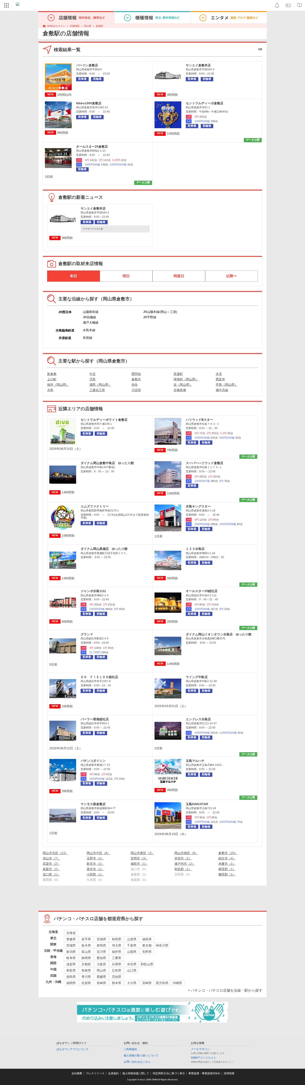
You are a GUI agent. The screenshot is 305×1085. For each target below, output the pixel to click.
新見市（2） (95, 863)
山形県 (131, 939)
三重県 (116, 958)
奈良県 (131, 964)
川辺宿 (136, 390)
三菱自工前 (97, 390)
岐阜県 (71, 958)
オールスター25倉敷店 (92, 146)
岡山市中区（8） (98, 853)
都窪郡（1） (227, 869)
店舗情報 (74, 26)
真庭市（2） (51, 869)
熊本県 (116, 983)
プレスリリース (95, 1073)
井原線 (87, 337)
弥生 (135, 384)
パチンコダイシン (93, 760)
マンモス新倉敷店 (93, 804)
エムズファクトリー (95, 506)
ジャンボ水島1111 (93, 591)
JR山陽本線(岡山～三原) (160, 312)
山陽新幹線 (90, 312)
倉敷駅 (99, 26)
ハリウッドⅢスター (199, 419)
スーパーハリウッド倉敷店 (204, 463)
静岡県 (86, 958)
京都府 (86, 964)
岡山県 (87, 26)
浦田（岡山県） (100, 384)
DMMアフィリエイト (203, 1057)
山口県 (131, 970)
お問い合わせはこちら (137, 1061)
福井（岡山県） (58, 384)
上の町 (51, 379)
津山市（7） (51, 858)
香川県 (86, 976)
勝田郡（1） (227, 874)
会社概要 (76, 1073)
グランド (87, 634)
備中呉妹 (222, 390)
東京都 (147, 945)
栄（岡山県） (182, 384)
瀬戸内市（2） (184, 863)
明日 (126, 276)
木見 (219, 373)
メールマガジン (200, 1049)
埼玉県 (116, 945)
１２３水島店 (195, 549)
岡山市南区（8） (186, 853)
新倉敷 (51, 373)
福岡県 (71, 983)
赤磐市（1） (227, 863)
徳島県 (71, 976)
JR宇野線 (149, 317)
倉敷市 (136, 379)
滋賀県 (71, 964)
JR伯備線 (89, 317)
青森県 (71, 939)
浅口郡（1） (51, 874)
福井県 (116, 951)
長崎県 (101, 983)
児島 (92, 379)
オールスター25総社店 (201, 591)
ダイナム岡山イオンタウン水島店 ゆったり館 (218, 634)
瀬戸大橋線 (90, 322)
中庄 (92, 373)
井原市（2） (183, 858)
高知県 (116, 976)
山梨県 (131, 951)
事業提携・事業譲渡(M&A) (204, 1073)
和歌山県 (147, 964)
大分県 (131, 983)
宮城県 (101, 939)
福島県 (147, 939)
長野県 (147, 951)
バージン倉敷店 (87, 65)
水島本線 (89, 330)
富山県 (86, 951)
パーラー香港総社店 (95, 719)
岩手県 (86, 939)
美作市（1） (95, 869)
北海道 (71, 933)
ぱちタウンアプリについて (72, 1049)
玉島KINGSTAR (197, 804)
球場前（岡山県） (185, 379)
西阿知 (136, 373)
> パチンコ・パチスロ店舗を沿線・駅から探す (225, 990)
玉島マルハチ (195, 760)
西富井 (220, 379)
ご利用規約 (130, 1049)
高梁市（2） (51, 863)
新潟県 (71, 951)
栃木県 (86, 945)
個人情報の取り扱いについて (141, 1055)
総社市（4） (227, 858)
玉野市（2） (95, 858)
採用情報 (229, 1073)
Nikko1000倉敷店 (88, 103)
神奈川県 (162, 945)
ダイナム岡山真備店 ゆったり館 (104, 549)
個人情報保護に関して (135, 1073)
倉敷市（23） (228, 853)
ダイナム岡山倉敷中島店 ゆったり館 (107, 463)
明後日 (178, 276)
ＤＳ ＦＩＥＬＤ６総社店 (99, 677)
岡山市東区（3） (142, 853)
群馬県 (101, 945)
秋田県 (116, 939)
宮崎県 (147, 983)
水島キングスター (198, 506)
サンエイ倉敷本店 (198, 65)
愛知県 (101, 958)
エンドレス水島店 (198, 719)
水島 (50, 390)
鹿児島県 (162, 983)
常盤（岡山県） (227, 384)
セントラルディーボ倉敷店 (204, 103)
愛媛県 (101, 976)
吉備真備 (179, 390)
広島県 (116, 970)
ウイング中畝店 (197, 677)
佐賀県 (86, 983)
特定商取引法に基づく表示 (169, 1073)
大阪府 (101, 964)
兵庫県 (116, 964)
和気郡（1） (183, 869)
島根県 (86, 970)
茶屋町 (178, 373)
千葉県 (131, 945)
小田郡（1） (95, 874)
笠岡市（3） (139, 858)
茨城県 (71, 945)
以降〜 (231, 276)
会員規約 (113, 1073)
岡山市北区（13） (55, 853)
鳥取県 (71, 970)
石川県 (101, 951)
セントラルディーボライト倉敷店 (104, 419)
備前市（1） (139, 863)
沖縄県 (177, 983)
